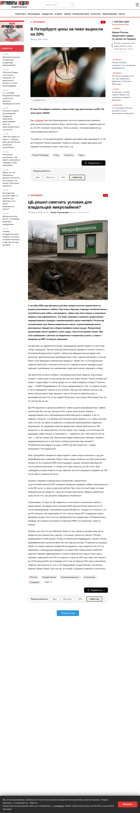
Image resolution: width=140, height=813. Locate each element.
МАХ (63, 177)
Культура (96, 14)
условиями (58, 806)
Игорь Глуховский (59, 212)
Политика (20, 14)
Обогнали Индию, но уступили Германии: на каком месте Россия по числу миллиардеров (11, 79)
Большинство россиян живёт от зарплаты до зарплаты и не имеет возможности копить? (10, 201)
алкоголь (68, 155)
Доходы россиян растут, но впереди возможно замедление (11, 220)
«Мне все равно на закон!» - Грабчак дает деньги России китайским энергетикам (11, 142)
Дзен (38, 177)
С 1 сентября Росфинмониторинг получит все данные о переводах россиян (11, 98)
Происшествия (80, 14)
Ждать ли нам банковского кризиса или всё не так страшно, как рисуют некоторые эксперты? (11, 179)
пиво (56, 155)
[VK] (130, 5)
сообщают (39, 120)
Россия (33, 577)
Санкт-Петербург (40, 155)
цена (81, 155)
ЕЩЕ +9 (48, 582)
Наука (122, 14)
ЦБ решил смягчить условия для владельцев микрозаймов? (11, 61)
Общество (47, 14)
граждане (34, 582)
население (89, 577)
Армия (67, 14)
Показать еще (68, 613)
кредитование (49, 577)
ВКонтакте (50, 177)
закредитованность (70, 577)
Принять (128, 804)
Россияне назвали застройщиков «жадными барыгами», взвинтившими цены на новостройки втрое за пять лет (11, 120)
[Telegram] (123, 5)
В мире (58, 14)
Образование (109, 14)
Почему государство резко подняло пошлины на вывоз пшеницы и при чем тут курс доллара (11, 238)
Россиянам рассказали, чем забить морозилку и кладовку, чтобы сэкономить (11, 159)
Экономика (33, 14)
